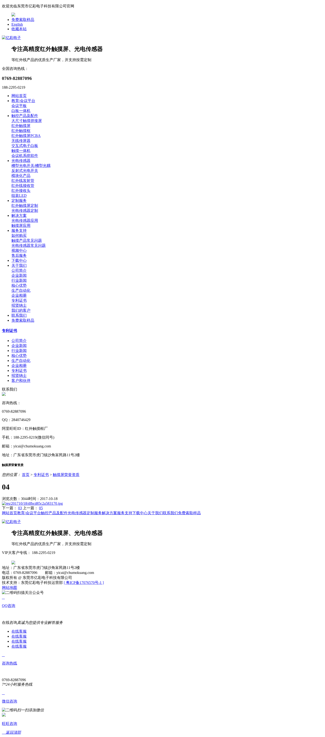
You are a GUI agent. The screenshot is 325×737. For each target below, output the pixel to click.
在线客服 (19, 631)
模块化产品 (20, 176)
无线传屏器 (20, 141)
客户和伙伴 (20, 380)
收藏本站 (19, 29)
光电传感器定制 (24, 210)
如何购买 (19, 235)
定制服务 (19, 201)
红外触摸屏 (20, 126)
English (17, 24)
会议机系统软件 (24, 156)
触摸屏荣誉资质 (66, 475)
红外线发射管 (22, 181)
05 (41, 508)
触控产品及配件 (24, 116)
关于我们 (19, 265)
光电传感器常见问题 (28, 245)
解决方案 (19, 215)
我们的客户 (20, 310)
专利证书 (19, 300)
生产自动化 (20, 290)
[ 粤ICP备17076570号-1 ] (84, 583)
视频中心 (19, 250)
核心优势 (19, 285)
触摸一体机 (20, 151)
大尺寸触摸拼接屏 (26, 121)
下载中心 (19, 260)
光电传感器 (20, 161)
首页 (26, 475)
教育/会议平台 (23, 101)
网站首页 (19, 96)
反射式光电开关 (24, 171)
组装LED (19, 196)
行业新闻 (19, 280)
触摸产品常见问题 (26, 240)
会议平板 (19, 106)
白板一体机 (20, 111)
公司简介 (19, 270)
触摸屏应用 (20, 225)
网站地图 (9, 588)
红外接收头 (20, 191)
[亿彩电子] (11, 38)
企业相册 (19, 295)
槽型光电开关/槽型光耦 (30, 166)
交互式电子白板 (24, 146)
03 (20, 508)
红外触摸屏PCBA (26, 136)
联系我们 (19, 315)
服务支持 (19, 230)
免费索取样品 (22, 20)
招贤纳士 (19, 305)
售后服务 (19, 255)
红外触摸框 (20, 131)
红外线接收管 (22, 186)
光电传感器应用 (24, 220)
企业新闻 (19, 275)
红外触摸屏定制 (24, 206)
